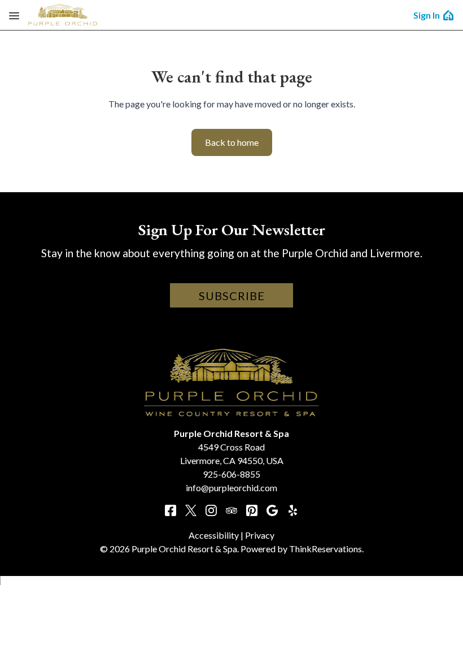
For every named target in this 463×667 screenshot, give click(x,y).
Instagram (211, 510)
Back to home (232, 142)
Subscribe (232, 295)
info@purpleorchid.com (231, 487)
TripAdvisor (231, 510)
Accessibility (214, 535)
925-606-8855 (231, 474)
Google (272, 510)
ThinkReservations (325, 548)
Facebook (170, 510)
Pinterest (251, 510)
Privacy (259, 535)
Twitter (190, 510)
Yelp (292, 510)
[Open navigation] (14, 15)
